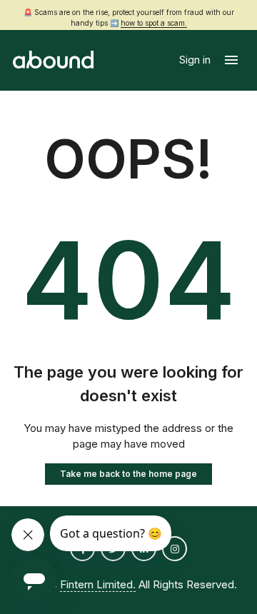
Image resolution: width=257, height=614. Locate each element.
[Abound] (53, 60)
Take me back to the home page (128, 473)
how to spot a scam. (154, 23)
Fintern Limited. (98, 584)
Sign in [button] (196, 59)
